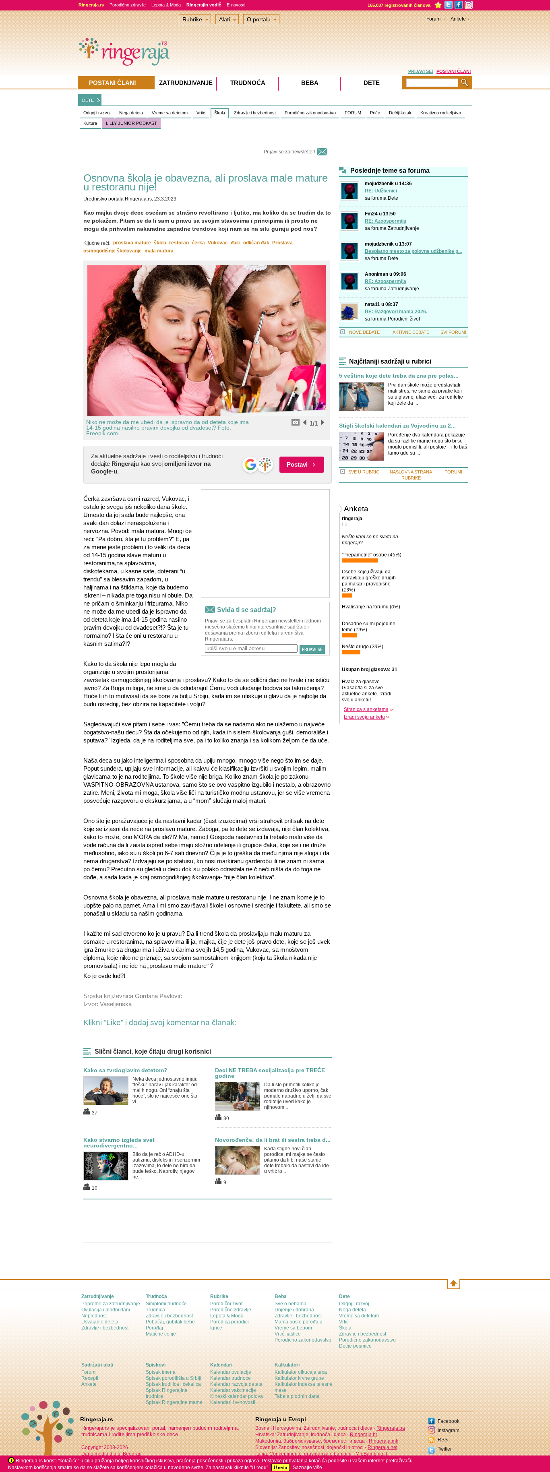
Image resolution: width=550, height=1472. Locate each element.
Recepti (89, 1378)
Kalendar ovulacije (230, 1372)
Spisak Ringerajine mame (174, 1402)
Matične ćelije (161, 1334)
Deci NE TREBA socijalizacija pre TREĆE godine (270, 1073)
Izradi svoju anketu (364, 717)
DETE (88, 100)
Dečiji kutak (400, 112)
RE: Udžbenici (381, 191)
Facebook (448, 1421)
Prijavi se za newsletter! (289, 152)
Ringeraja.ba (390, 1428)
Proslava (282, 243)
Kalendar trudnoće (230, 1378)
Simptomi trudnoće (166, 1304)
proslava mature (132, 243)
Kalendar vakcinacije (233, 1390)
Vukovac (218, 243)
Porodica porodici (229, 1322)
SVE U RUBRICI (364, 471)
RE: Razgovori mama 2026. (396, 311)
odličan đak (256, 243)
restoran (179, 243)
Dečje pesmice (355, 1346)
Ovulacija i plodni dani (105, 1310)
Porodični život (404, 319)
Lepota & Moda (166, 4)
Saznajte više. (308, 1467)
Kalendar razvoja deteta (236, 1384)
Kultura (90, 123)
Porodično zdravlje (128, 4)
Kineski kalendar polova (236, 1396)
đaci (235, 243)
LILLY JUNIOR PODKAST (131, 123)
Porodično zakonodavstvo (310, 112)
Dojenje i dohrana (294, 1310)
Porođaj (154, 1328)
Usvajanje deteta (99, 1322)
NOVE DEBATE (364, 332)
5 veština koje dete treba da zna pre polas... (399, 376)
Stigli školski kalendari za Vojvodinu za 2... (397, 426)
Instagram (448, 1430)
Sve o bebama (290, 1304)
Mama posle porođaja (299, 1322)
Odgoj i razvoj (96, 112)
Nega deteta (131, 112)
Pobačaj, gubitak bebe (170, 1322)
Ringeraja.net (382, 1447)
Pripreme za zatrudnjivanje (110, 1304)
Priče (375, 112)
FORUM (353, 112)
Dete (393, 198)
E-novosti (236, 4)
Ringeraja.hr (363, 1434)
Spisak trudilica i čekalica (173, 1384)
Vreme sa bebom (293, 1328)
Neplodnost (94, 1316)
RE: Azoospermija (385, 221)
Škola (219, 112)
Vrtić (200, 112)
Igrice (216, 1328)
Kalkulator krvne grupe (299, 1378)
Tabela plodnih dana (297, 1396)
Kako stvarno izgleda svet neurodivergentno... (119, 1142)
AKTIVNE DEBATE (411, 332)
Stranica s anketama (366, 709)
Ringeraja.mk (383, 1441)
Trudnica (155, 1310)
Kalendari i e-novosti (232, 1402)
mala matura (159, 251)
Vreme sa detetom (170, 112)
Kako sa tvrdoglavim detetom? (125, 1070)
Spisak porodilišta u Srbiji (173, 1378)
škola (160, 243)
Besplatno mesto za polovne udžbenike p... (413, 251)
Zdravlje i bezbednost (255, 112)
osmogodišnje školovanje (112, 251)
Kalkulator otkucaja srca (301, 1372)
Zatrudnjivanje (403, 228)
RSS (443, 1440)
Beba (309, 82)
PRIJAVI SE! (420, 71)
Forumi (434, 19)
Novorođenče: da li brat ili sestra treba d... (273, 1140)
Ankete (458, 19)
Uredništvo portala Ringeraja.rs (117, 199)
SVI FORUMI (453, 332)
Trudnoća (247, 82)
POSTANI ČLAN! (453, 71)
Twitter (445, 1449)
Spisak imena (161, 1372)
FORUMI (453, 471)
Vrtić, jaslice (288, 1334)
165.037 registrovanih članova (399, 5)
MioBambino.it (371, 1454)
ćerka (198, 243)
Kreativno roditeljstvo (440, 112)
